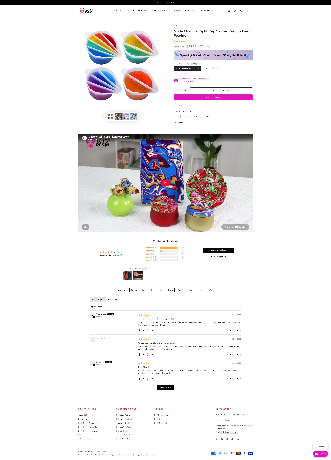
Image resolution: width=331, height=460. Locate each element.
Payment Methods (124, 427)
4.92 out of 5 (120, 252)
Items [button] (153, 290)
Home (176, 26)
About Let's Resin (86, 415)
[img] (144, 315)
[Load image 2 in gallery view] (118, 116)
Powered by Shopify (85, 455)
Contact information (153, 455)
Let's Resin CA (161, 419)
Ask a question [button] (218, 256)
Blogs (80, 434)
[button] (229, 10)
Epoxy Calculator (124, 439)
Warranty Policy (123, 423)
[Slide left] (80, 2)
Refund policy (99, 455)
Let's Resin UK (160, 423)
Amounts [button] (122, 290)
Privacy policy (112, 455)
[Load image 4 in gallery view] (133, 116)
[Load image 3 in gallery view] (125, 116)
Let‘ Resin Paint (161, 415)
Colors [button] (134, 290)
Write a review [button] (218, 250)
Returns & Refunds (124, 419)
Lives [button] (170, 290)
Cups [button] (144, 290)
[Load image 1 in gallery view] (110, 116)
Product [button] (191, 290)
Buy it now (213, 97)
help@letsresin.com (229, 432)
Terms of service (124, 455)
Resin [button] (201, 290)
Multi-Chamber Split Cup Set (187, 68)
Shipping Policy (123, 415)
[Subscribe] (251, 420)
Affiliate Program (86, 439)
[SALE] (235, 10)
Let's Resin (88, 452)
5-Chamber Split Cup (213, 68)
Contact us (83, 419)
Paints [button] (180, 290)
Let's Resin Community (88, 423)
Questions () (114, 299)
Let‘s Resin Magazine (87, 431)
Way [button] (211, 290)
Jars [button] (162, 290)
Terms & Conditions (125, 434)
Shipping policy (138, 455)
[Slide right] (251, 2)
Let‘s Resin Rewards (87, 427)
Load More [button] (165, 387)
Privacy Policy (122, 431)
